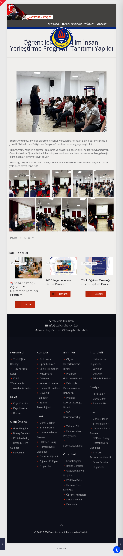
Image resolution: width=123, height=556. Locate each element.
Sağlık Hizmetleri (49, 368)
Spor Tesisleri (47, 364)
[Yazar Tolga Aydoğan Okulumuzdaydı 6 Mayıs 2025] (2, 544)
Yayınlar (97, 368)
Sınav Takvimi (74, 499)
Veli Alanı (98, 373)
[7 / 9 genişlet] (55, 201)
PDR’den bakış (21, 438)
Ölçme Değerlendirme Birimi (71, 364)
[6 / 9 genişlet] (29, 201)
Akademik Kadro (22, 388)
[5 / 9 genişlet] (108, 173)
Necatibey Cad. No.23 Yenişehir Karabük (63, 330)
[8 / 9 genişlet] (81, 201)
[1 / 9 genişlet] (23, 173)
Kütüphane (46, 373)
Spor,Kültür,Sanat (73, 445)
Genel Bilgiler (20, 428)
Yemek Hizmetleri (49, 383)
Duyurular (19, 452)
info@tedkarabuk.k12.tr (63, 325)
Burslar (17, 413)
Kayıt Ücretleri (21, 408)
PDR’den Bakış (48, 442)
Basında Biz (99, 403)
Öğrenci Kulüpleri (49, 461)
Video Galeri (99, 398)
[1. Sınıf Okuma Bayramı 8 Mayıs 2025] (120, 544)
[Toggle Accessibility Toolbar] (117, 550)
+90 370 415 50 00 (63, 320)
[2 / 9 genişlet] (45, 173)
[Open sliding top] (3, 3)
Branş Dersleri (21, 433)
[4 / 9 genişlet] (87, 173)
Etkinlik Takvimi (102, 378)
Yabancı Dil (72, 426)
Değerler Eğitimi (49, 456)
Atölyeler (45, 378)
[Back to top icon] (61, 525)
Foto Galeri (99, 393)
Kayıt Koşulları (21, 403)
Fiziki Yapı (45, 359)
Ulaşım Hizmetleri (50, 388)
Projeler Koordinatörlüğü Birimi (72, 402)
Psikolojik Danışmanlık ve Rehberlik (71, 388)
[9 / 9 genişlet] (108, 201)
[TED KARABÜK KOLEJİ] (61, 38)
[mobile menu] (108, 27)
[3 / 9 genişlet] (66, 173)
